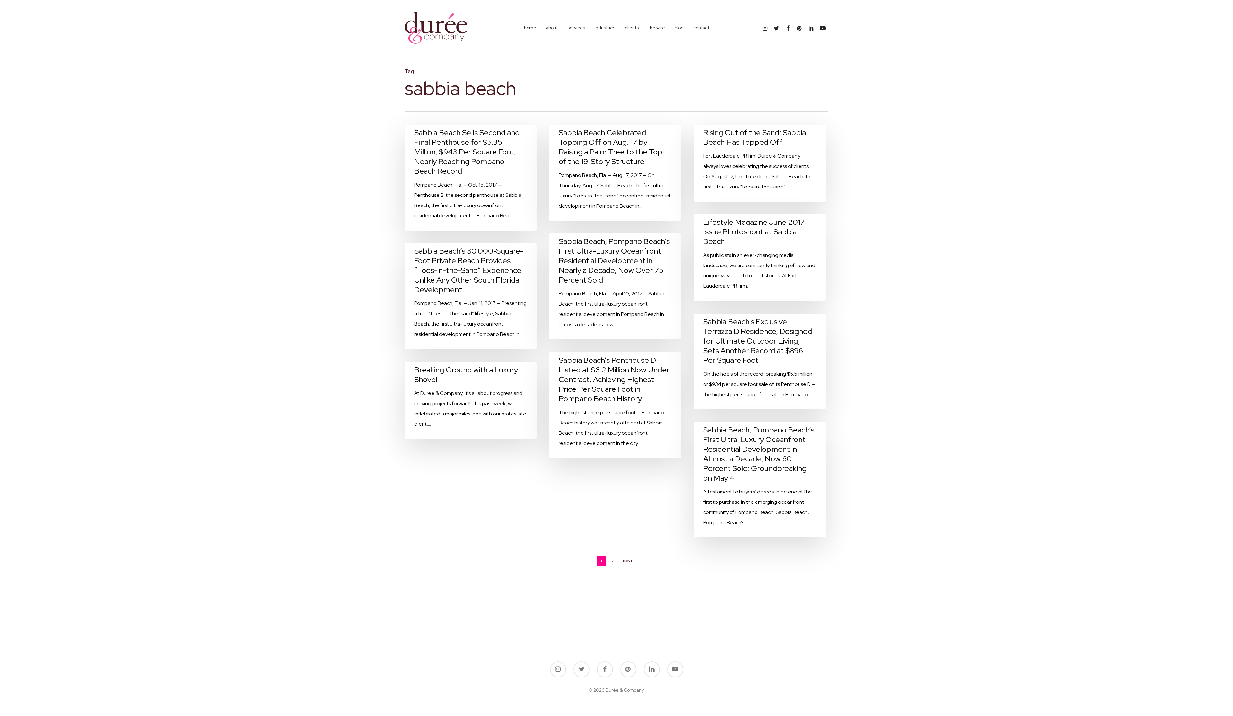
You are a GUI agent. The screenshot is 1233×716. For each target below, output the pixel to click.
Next (627, 560)
